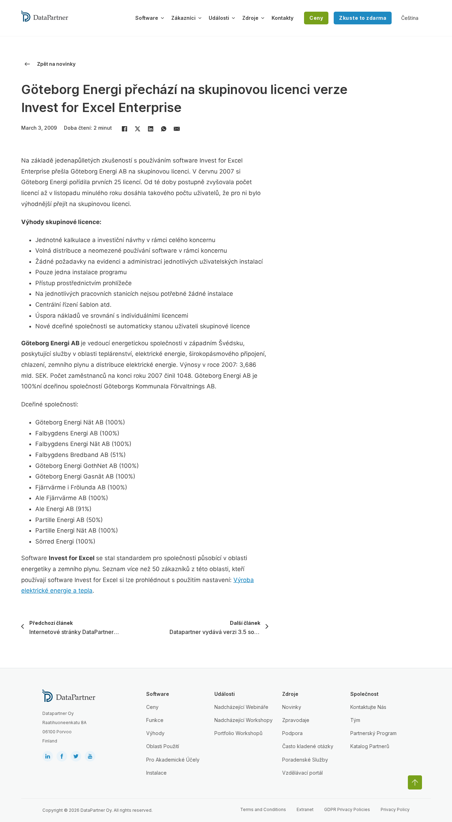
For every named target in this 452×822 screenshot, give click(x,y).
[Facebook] (124, 128)
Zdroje (250, 18)
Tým (355, 720)
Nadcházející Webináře (241, 707)
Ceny (316, 18)
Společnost (364, 694)
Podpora (292, 733)
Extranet (305, 809)
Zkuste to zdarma (362, 18)
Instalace (156, 773)
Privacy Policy (395, 809)
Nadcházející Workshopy (243, 720)
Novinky (291, 707)
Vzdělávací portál (302, 773)
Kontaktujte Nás (368, 707)
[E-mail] (176, 128)
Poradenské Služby (305, 760)
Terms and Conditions (263, 809)
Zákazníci (183, 18)
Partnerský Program (373, 733)
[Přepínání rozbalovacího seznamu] (162, 18)
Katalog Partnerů (369, 746)
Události (219, 18)
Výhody (155, 733)
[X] (137, 128)
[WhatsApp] (163, 128)
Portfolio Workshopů (238, 733)
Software (146, 18)
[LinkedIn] (150, 128)
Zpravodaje (295, 720)
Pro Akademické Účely (173, 760)
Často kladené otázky (307, 746)
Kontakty (282, 18)
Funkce (154, 720)
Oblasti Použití (162, 746)
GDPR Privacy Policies (347, 809)
